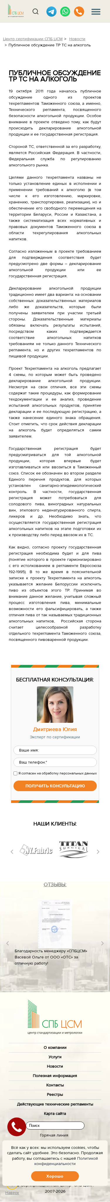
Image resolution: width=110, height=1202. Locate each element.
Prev (12, 852)
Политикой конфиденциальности (66, 1161)
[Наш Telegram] (51, 11)
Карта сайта (55, 1113)
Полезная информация (55, 1075)
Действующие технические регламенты (55, 1104)
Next (98, 852)
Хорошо (54, 1176)
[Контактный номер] (79, 11)
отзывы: (55, 884)
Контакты (55, 1085)
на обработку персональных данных (67, 773)
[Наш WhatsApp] (65, 11)
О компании (55, 1047)
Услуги (55, 1057)
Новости (55, 1066)
